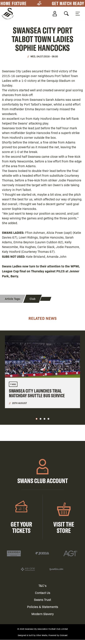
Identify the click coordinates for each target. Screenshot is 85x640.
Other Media (41, 635)
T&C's (42, 585)
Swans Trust (42, 600)
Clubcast (63, 635)
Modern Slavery (42, 614)
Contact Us (42, 593)
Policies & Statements (42, 607)
